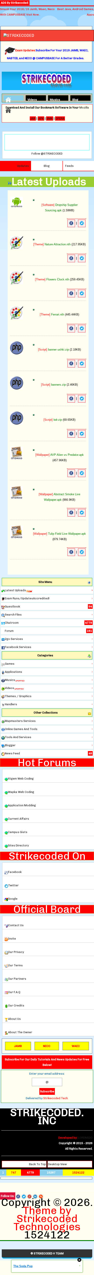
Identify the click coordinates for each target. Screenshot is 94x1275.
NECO (46, 1046)
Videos (31, 99)
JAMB (18, 1046)
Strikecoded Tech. (55, 1098)
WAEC (76, 1046)
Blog (75, 99)
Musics (53, 99)
